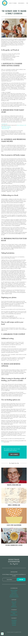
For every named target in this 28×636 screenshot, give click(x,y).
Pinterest (14, 623)
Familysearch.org (5, 128)
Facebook (14, 621)
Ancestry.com (4, 124)
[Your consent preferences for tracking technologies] (2, 633)
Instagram (14, 620)
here (2, 441)
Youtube (14, 624)
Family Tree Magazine (6, 127)
